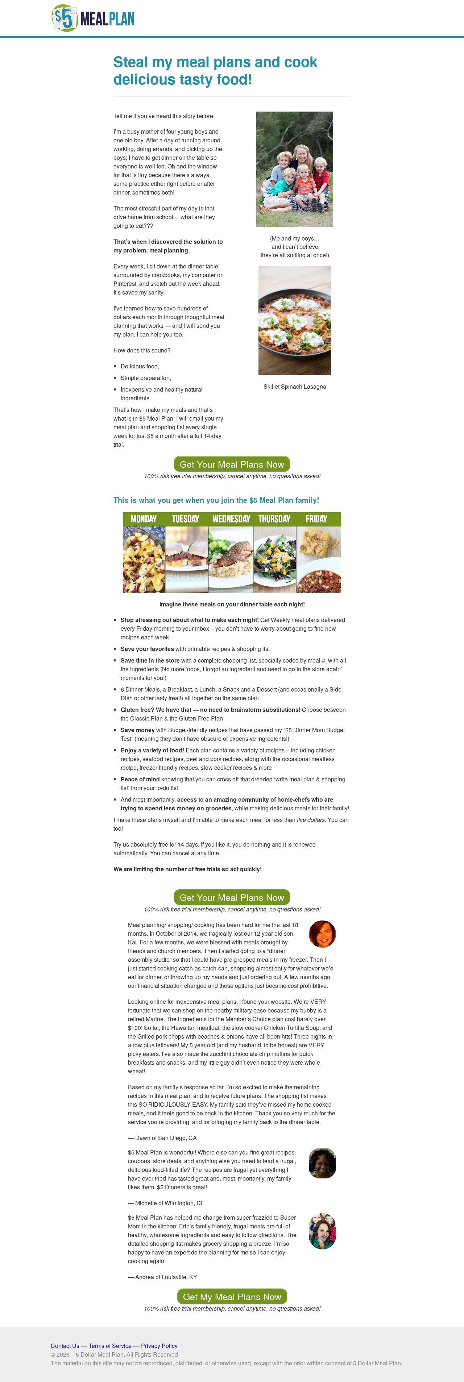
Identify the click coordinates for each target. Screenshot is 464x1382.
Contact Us (65, 1345)
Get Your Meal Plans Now (232, 463)
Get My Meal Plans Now (232, 1296)
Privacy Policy (159, 1345)
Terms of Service (110, 1345)
